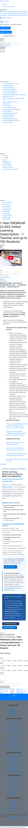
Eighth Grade (7, 217)
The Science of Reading (10, 91)
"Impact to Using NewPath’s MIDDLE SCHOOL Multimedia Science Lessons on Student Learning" (17, 425)
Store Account (6, 32)
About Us (14, 721)
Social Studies (7, 165)
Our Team (14, 723)
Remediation (14, 742)
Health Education (8, 167)
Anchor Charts (7, 106)
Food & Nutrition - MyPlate (11, 169)
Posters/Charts (7, 111)
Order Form (14, 711)
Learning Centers (8, 85)
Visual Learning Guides (9, 107)
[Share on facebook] (1, 279)
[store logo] (14, 13)
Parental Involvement (14, 747)
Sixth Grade (6, 213)
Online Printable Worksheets (11, 120)
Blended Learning (14, 749)
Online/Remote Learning (10, 118)
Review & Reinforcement (14, 740)
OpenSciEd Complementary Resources (14, 94)
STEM (6, 158)
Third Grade (6, 208)
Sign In (5, 4)
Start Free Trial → (10, 567)
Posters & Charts (14, 764)
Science (5, 155)
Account (2, 49)
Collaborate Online (14, 732)
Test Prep (14, 744)
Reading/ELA (7, 162)
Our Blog (14, 734)
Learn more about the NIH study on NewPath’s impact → (13, 588)
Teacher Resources (8, 87)
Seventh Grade (7, 215)
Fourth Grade (7, 210)
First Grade (6, 204)
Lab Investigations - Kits (10, 102)
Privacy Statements (14, 816)
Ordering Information (14, 715)
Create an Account (8, 6)
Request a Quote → (9, 627)
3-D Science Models (9, 93)
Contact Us (14, 708)
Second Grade (7, 206)
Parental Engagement (9, 89)
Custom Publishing (14, 730)
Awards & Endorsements (14, 725)
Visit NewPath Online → (11, 623)
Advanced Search (5, 45)
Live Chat (5, 21)
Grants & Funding (14, 727)
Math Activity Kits (8, 96)
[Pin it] (4, 279)
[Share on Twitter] (2, 279)
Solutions (14, 737)
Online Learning (14, 770)
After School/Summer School (14, 745)
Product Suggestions (14, 728)
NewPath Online (7, 487)
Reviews (2, 633)
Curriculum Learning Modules (11, 109)
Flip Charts (6, 104)
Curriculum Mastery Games (11, 83)
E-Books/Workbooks (14, 762)
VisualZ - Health (8, 122)
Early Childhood (8, 202)
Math (4, 160)
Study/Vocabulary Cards (10, 113)
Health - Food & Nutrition (14, 810)
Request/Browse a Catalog (14, 710)
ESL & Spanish (7, 163)
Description (3, 281)
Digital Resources (8, 117)
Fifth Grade (6, 211)
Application (3, 464)
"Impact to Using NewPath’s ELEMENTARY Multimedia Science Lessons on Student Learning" (16, 433)
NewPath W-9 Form (14, 713)
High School (6, 219)
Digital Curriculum (14, 768)
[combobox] (10, 43)
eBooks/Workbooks (9, 115)
